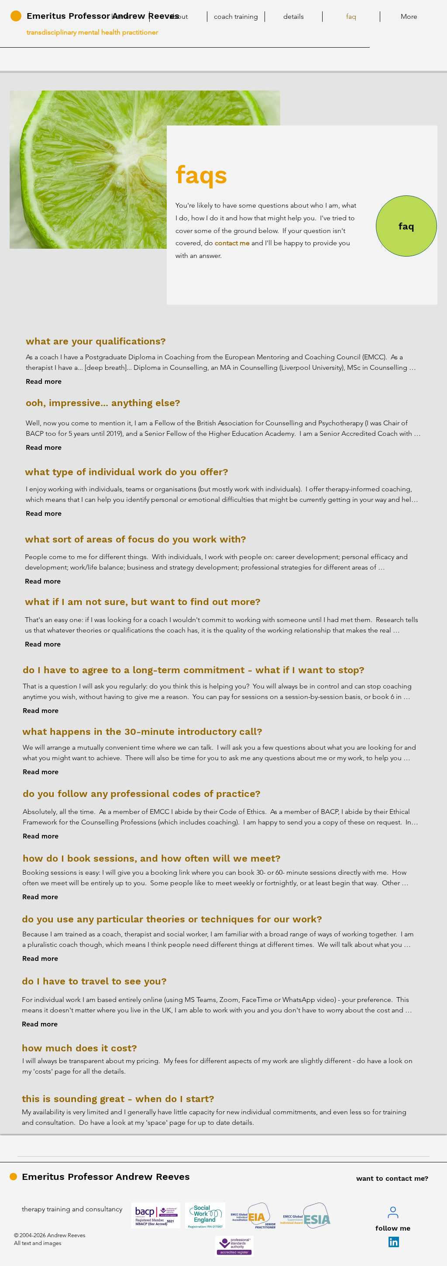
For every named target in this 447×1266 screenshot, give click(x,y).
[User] (393, 1212)
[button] (178, 16)
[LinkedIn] (394, 1242)
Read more (44, 381)
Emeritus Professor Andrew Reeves (106, 1176)
